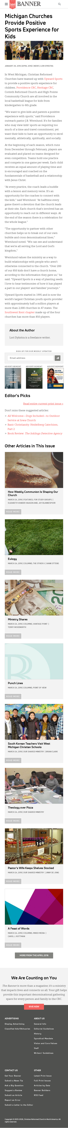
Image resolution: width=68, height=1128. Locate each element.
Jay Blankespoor (47, 503)
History (37, 1034)
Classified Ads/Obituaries (17, 1029)
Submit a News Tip (14, 1081)
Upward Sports (53, 79)
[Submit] (57, 358)
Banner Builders (42, 1090)
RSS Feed (38, 1095)
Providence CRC (26, 88)
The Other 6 (39, 564)
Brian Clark (52, 752)
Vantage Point (40, 624)
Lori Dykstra (47, 66)
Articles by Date (42, 1086)
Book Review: (35, 433)
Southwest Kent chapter (20, 312)
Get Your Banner (13, 1076)
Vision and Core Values (45, 1043)
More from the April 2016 (34, 955)
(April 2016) (26, 66)
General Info (40, 1024)
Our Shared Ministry (34, 752)
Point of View (39, 688)
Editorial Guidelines (44, 1029)
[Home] (29, 3)
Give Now (34, 1007)
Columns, (28, 564)
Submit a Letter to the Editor (19, 1105)
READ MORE (13, 512)
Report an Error (13, 1100)
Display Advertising (15, 1024)
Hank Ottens (52, 564)
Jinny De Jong (52, 873)
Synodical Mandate (43, 1039)
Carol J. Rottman (16, 936)
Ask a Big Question (14, 1086)
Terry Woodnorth (17, 627)
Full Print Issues (42, 1081)
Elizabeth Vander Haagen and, (23, 503)
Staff (36, 1048)
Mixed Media (39, 933)
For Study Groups (43, 500)
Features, (28, 500)
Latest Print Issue (43, 1076)
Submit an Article (13, 1095)
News (36, 66)
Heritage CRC (45, 88)
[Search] (59, 4)
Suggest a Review (13, 1090)
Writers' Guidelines (43, 1053)
